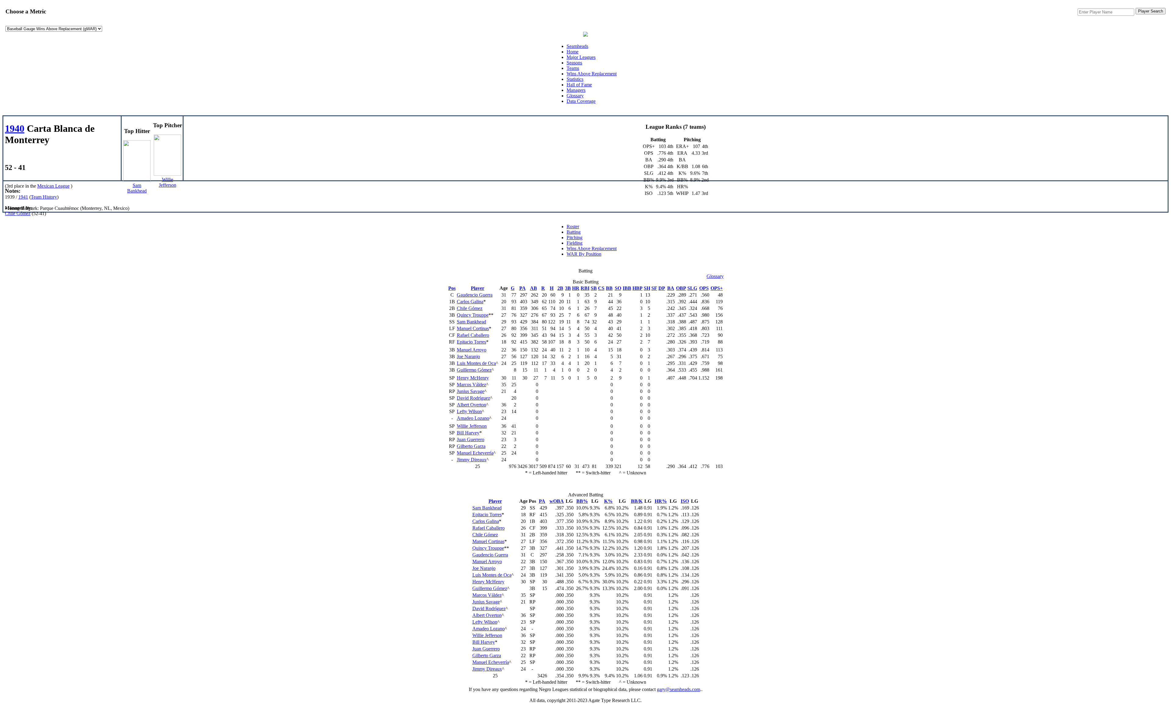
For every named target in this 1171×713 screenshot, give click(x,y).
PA (522, 288)
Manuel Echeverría (475, 453)
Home (572, 51)
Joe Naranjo (468, 356)
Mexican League (53, 186)
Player (477, 288)
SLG (692, 288)
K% (608, 501)
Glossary (575, 95)
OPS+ (717, 288)
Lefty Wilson (469, 411)
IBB (627, 288)
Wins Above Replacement (592, 73)
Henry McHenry (473, 377)
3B (568, 288)
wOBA (557, 501)
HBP (637, 288)
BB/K (637, 501)
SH (647, 288)
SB (594, 288)
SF (654, 288)
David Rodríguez (473, 398)
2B (560, 288)
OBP (681, 288)
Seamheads (577, 46)
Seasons (574, 62)
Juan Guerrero (470, 439)
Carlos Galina (470, 301)
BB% (582, 501)
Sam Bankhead (471, 321)
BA (670, 288)
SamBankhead (137, 188)
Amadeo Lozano (473, 418)
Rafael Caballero (473, 335)
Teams (573, 68)
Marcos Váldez (471, 384)
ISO (685, 501)
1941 (23, 197)
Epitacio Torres (471, 341)
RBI (585, 288)
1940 (14, 128)
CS (601, 288)
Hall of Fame (579, 84)
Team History (44, 197)
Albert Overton (471, 404)
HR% (661, 501)
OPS (704, 288)
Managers (576, 90)
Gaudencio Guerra (474, 294)
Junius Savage (470, 391)
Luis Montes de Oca (476, 363)
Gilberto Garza (471, 446)
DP (661, 288)
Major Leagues (581, 57)
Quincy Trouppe (473, 315)
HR (575, 288)
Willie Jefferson (472, 426)
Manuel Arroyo (471, 349)
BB (609, 288)
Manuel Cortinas (473, 328)
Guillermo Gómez (474, 370)
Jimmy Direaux (471, 459)
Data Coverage (581, 101)
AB (533, 288)
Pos (452, 288)
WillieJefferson (167, 182)
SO (618, 288)
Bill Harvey (468, 432)
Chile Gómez (17, 213)
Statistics (575, 79)
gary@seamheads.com (678, 689)
